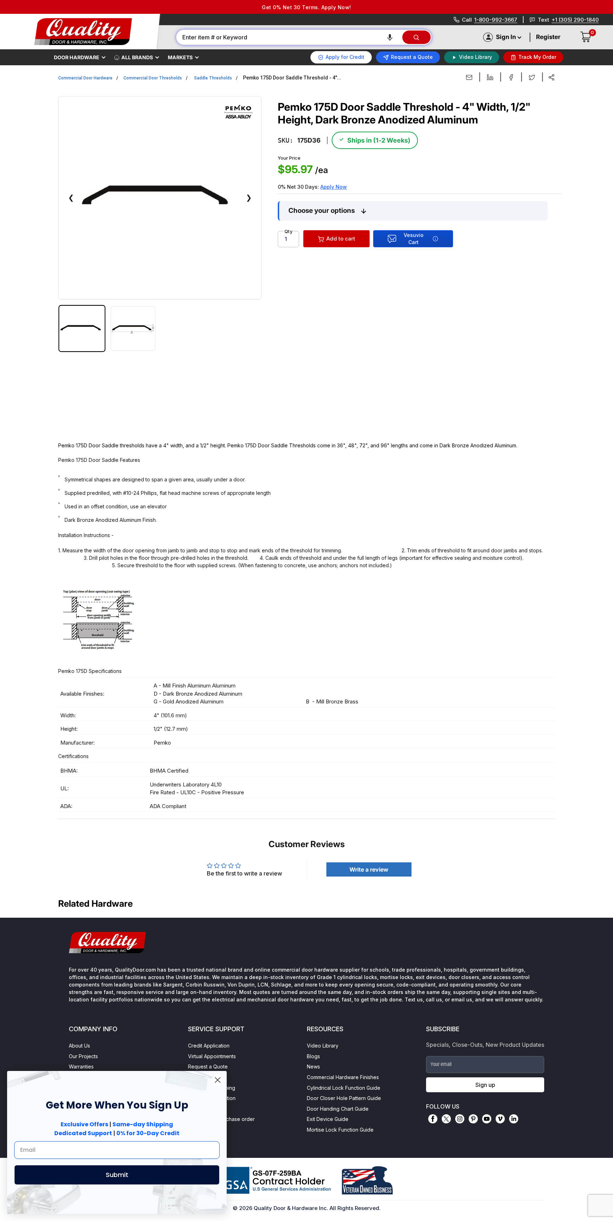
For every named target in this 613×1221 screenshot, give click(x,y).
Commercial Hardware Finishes (343, 1077)
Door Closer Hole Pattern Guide (344, 1098)
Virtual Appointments (212, 1056)
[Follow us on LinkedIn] (514, 1119)
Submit (117, 1174)
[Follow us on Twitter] (446, 1119)
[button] (390, 37)
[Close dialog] (217, 1080)
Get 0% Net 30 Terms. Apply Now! (306, 7)
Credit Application (209, 1046)
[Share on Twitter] (532, 77)
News (313, 1066)
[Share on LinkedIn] (490, 77)
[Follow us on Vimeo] (500, 1119)
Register (548, 36)
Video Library (322, 1046)
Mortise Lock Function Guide (340, 1130)
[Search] (416, 37)
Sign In (506, 36)
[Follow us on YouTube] (487, 1119)
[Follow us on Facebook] (433, 1119)
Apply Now (333, 187)
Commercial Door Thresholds (152, 78)
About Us (79, 1046)
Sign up (485, 1084)
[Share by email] (469, 77)
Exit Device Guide (327, 1119)
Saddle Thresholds (213, 78)
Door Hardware (76, 57)
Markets (180, 57)
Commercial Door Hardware (85, 78)
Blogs (313, 1056)
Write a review (368, 869)
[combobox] (289, 37)
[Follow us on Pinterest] (473, 1119)
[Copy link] (551, 77)
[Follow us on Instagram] (460, 1119)
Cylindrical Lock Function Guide (343, 1088)
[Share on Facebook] (511, 77)
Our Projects (83, 1056)
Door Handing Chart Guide (338, 1109)
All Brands (137, 57)
